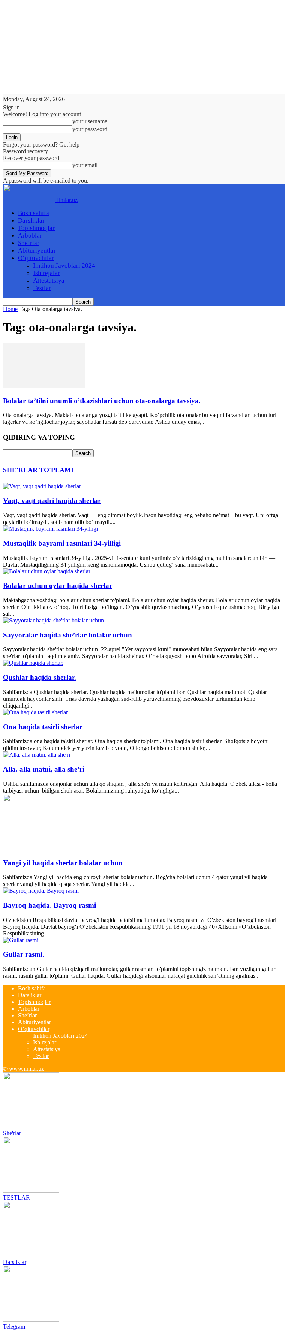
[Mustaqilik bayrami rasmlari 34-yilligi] (50, 528)
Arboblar (30, 235)
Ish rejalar (46, 273)
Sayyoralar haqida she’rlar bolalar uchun (67, 635)
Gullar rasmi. (23, 954)
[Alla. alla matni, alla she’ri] (36, 754)
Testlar (42, 288)
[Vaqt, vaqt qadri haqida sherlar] (42, 486)
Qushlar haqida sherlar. (39, 677)
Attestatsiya (48, 280)
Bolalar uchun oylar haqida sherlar (57, 585)
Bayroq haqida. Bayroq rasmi (49, 905)
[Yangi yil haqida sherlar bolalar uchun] (31, 848)
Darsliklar (31, 220)
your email (85, 165)
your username (89, 121)
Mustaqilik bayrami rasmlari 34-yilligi (62, 543)
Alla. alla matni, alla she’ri (43, 769)
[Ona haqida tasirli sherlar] (35, 712)
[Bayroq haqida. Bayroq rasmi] (41, 890)
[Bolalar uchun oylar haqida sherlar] (46, 571)
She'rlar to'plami (38, 470)
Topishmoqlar (36, 228)
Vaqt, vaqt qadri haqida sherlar (52, 500)
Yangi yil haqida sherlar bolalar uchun (63, 863)
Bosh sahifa (33, 213)
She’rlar (28, 243)
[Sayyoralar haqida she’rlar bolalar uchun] (53, 620)
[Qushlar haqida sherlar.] (33, 663)
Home (10, 309)
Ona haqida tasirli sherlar (42, 727)
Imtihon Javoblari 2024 (64, 265)
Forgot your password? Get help (41, 144)
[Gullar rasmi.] (20, 940)
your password (89, 129)
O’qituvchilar (36, 258)
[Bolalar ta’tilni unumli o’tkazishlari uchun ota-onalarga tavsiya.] (44, 386)
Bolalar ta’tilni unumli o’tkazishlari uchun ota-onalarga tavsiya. (102, 401)
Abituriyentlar (37, 250)
